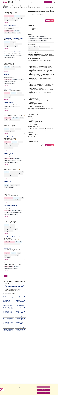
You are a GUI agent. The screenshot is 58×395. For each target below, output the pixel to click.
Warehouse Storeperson (9, 262)
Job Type (21, 5)
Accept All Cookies (43, 392)
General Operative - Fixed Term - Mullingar (13, 236)
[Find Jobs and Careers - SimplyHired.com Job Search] (8, 2)
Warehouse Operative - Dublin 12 (10, 168)
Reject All (43, 389)
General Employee (7, 248)
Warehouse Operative (8, 102)
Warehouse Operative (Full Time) (10, 11)
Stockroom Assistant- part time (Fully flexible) (13, 38)
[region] (29, 389)
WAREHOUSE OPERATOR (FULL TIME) (11, 61)
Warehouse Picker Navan (9, 220)
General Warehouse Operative (10, 25)
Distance (13, 5)
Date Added (38, 5)
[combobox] (21, 2)
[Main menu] (54, 2)
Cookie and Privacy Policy (16, 290)
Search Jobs (48, 2)
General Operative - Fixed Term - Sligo (12, 113)
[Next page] (23, 276)
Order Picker (6, 74)
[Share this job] (42, 21)
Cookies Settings (43, 386)
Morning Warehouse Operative (10, 136)
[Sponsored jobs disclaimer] (54, 7)
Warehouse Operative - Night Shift (11, 124)
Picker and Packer (7, 89)
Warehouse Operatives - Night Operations (12, 51)
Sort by (4, 5)
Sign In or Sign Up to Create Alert (15, 286)
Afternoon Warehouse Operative (10, 205)
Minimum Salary (31, 5)
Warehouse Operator (8, 181)
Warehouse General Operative (10, 192)
